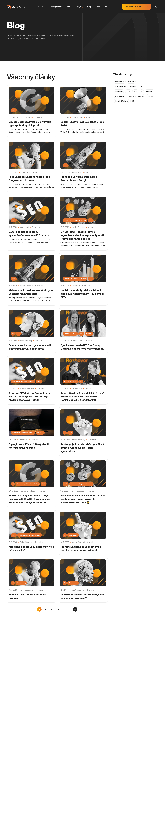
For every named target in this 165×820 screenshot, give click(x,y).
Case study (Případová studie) (126, 86)
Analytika (149, 91)
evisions (131, 82)
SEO (135, 91)
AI (141, 91)
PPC (128, 91)
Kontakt (107, 7)
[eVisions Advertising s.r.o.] (16, 6)
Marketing (119, 91)
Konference (145, 86)
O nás (97, 7)
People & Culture (121, 101)
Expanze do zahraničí (136, 96)
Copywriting (119, 96)
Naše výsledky (56, 7)
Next (75, 609)
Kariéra (69, 7)
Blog (89, 7)
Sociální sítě (119, 82)
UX (133, 101)
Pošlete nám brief (133, 7)
